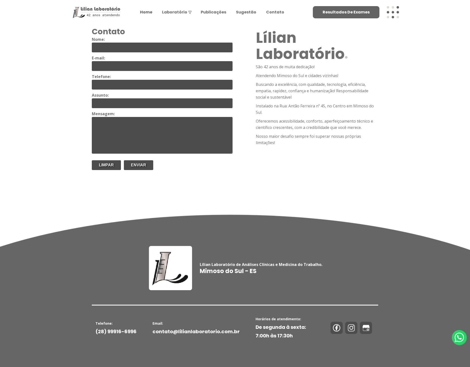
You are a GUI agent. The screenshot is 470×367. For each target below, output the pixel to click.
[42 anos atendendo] (95, 6)
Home (146, 12)
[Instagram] (351, 328)
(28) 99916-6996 (116, 331)
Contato (275, 12)
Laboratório (176, 12)
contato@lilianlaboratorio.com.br (196, 331)
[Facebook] (336, 328)
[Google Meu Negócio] (366, 328)
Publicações (213, 12)
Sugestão (246, 12)
